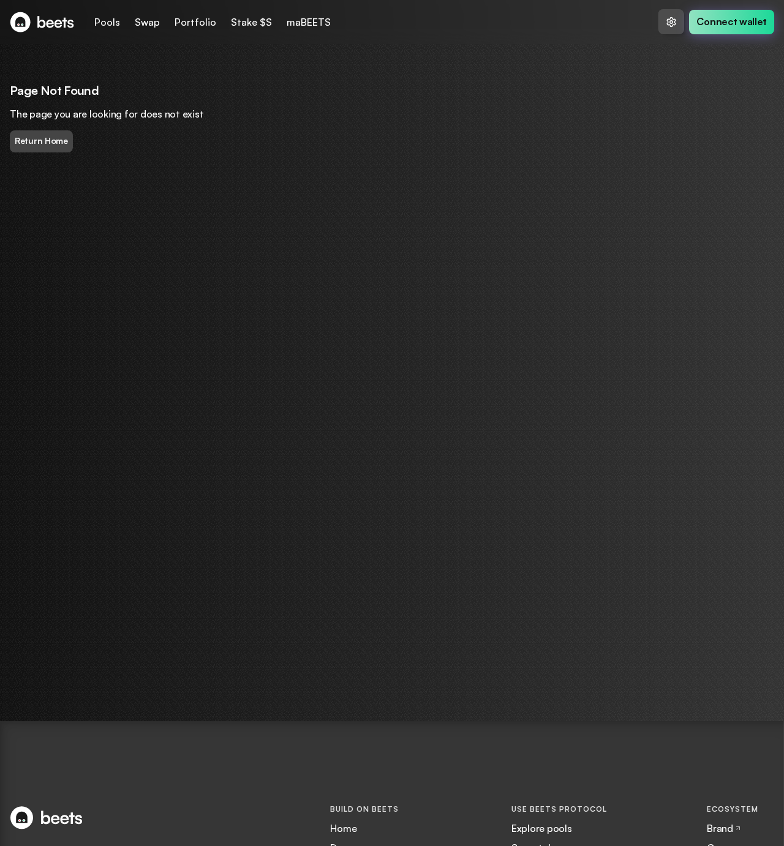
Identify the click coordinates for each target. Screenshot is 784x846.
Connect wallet (731, 21)
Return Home (41, 140)
